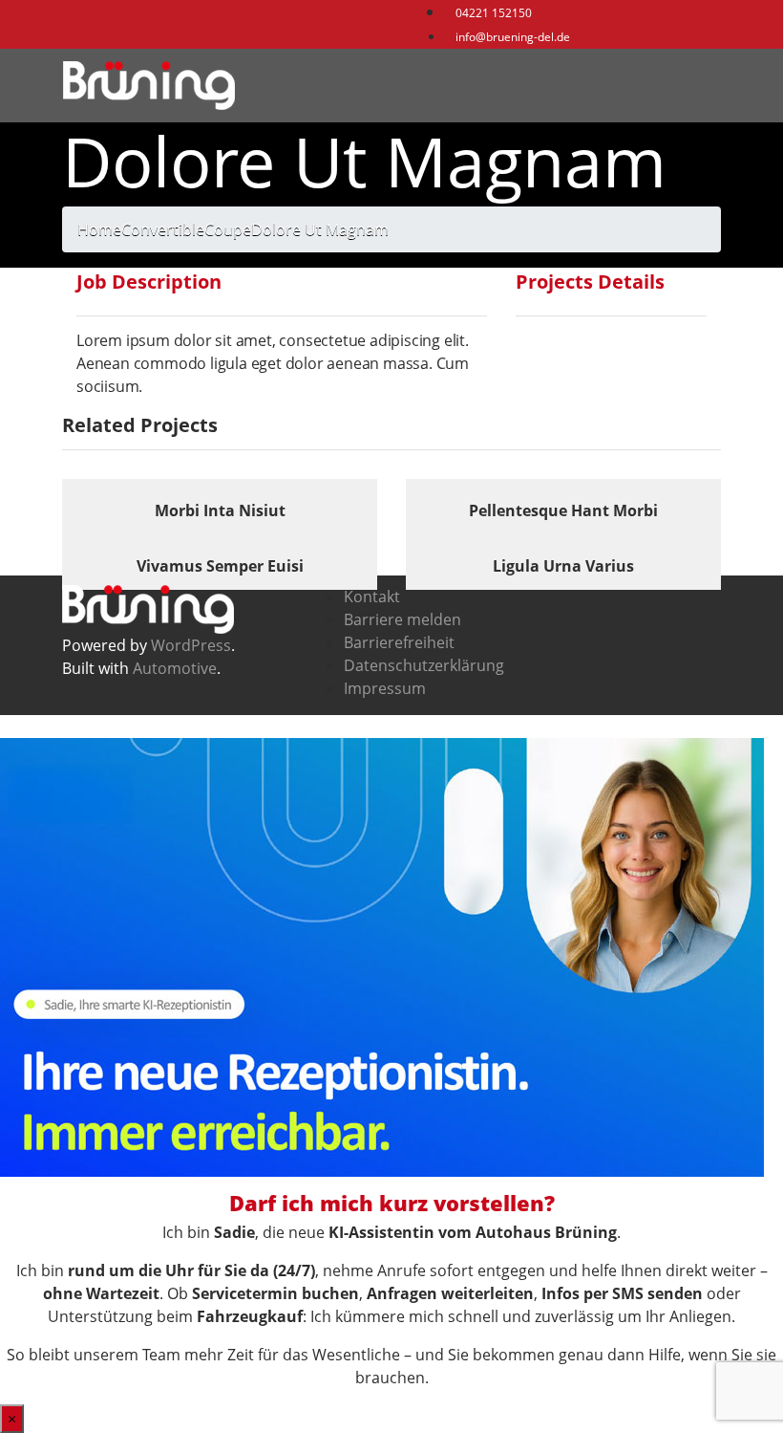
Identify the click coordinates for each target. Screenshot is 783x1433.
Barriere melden (402, 619)
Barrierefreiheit (399, 642)
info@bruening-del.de (511, 37)
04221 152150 (492, 13)
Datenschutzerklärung (424, 665)
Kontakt (372, 596)
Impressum (385, 688)
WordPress (191, 645)
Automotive (175, 668)
